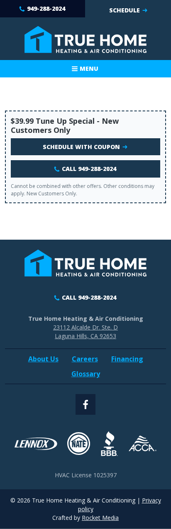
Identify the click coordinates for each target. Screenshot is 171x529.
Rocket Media (100, 518)
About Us (43, 358)
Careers (85, 358)
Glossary (85, 373)
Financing (127, 358)
